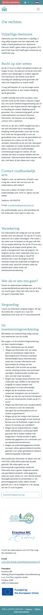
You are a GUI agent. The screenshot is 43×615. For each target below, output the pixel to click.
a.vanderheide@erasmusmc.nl (21, 205)
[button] (38, 2)
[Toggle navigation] (38, 9)
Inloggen (29, 609)
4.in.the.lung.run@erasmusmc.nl (20, 561)
